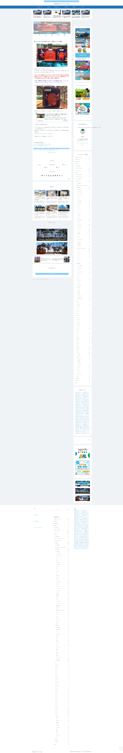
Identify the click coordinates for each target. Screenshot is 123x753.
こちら (47, 136)
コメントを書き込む (52, 273)
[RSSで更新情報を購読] (62, 176)
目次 (35, 508)
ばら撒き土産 (63, 148)
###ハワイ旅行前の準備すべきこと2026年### (42, 144)
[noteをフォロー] (55, 176)
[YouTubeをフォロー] (51, 176)
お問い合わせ (36, 514)
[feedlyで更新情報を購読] (60, 176)
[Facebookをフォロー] (46, 176)
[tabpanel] (37, 14)
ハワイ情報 (53, 148)
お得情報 (68, 148)
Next (90, 14)
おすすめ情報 (36, 148)
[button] (64, 35)
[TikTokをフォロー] (53, 176)
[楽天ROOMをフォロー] (57, 176)
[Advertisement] (51, 155)
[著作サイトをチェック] (42, 176)
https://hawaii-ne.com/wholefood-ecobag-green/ (43, 133)
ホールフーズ (45, 148)
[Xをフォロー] (44, 176)
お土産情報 (41, 148)
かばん (50, 148)
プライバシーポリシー (38, 527)
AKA (83, 136)
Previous (32, 14)
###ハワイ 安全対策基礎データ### (40, 145)
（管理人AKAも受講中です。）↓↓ (81, 85)
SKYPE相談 (36, 521)
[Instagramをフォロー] (49, 176)
